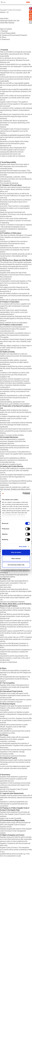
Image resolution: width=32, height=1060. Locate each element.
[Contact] (30, 15)
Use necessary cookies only (16, 564)
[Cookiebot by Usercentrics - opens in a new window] (23, 493)
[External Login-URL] (30, 22)
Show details (23, 546)
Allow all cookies (16, 552)
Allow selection (16, 558)
